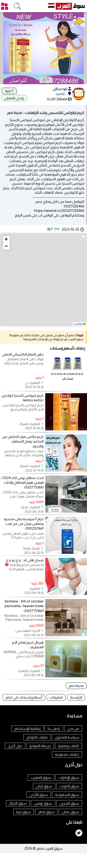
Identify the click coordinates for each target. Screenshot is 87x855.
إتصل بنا (54, 729)
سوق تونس (43, 803)
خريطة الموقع (40, 746)
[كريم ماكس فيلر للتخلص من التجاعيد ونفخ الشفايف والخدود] (66, 470)
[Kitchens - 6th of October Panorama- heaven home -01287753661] (66, 635)
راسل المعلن (14, 98)
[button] (6, 239)
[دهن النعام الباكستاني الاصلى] (66, 388)
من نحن (73, 729)
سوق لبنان (44, 786)
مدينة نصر (76, 686)
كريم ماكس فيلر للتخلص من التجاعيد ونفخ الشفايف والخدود (23, 441)
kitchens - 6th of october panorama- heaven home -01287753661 (24, 606)
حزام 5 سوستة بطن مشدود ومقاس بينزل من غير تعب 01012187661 (23, 524)
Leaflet (78, 324)
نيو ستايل (60, 89)
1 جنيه (9, 91)
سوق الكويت (69, 786)
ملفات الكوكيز (37, 737)
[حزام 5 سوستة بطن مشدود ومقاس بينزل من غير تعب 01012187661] (66, 553)
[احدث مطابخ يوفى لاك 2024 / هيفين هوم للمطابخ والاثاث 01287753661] (66, 511)
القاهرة (60, 94)
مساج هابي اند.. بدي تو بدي (25, 560)
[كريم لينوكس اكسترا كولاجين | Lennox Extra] (66, 429)
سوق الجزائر (18, 803)
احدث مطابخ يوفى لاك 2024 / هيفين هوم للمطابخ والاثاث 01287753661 (22, 482)
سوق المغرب (41, 777)
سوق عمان (70, 812)
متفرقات (56, 697)
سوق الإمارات (68, 777)
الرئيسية (76, 697)
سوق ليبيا (23, 812)
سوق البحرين (69, 803)
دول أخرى (15, 746)
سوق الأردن (38, 795)
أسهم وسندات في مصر (23, 697)
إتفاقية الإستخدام (27, 729)
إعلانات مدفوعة (67, 754)
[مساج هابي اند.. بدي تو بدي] (66, 594)
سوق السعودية (67, 795)
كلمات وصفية (68, 746)
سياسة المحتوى (67, 737)
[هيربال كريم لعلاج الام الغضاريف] (66, 676)
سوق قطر (46, 812)
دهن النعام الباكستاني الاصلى (23, 354)
